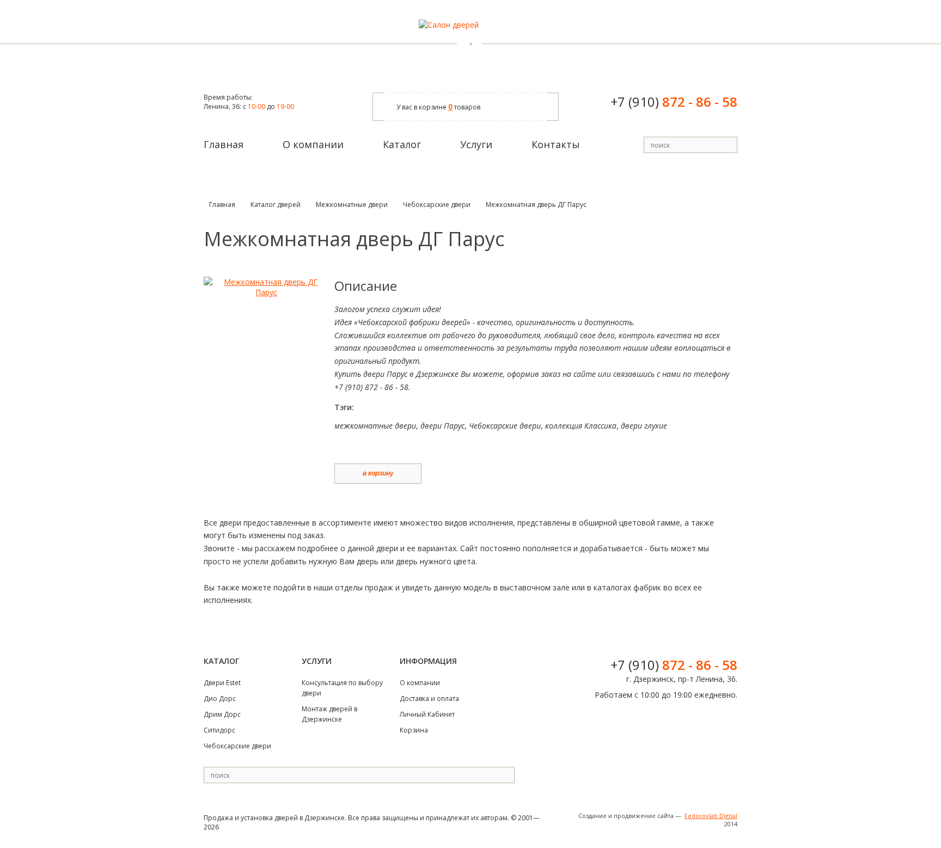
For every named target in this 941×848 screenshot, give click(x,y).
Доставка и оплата (429, 698)
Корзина (414, 730)
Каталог (402, 144)
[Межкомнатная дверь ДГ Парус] (266, 292)
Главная (223, 144)
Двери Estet (222, 682)
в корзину (378, 473)
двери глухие (644, 425)
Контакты (555, 144)
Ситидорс (219, 730)
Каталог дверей (275, 204)
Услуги (476, 144)
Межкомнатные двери (352, 204)
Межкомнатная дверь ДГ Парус (536, 204)
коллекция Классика (580, 425)
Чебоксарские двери (437, 204)
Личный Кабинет (427, 714)
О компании (313, 144)
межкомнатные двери (375, 425)
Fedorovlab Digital (711, 816)
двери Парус (442, 425)
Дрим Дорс (222, 714)
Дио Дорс (220, 698)
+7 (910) (673, 102)
